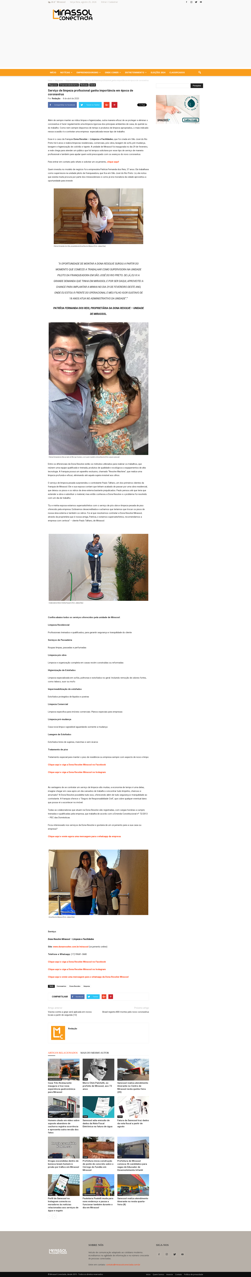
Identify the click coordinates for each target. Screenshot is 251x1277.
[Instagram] (191, 2)
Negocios (53, 85)
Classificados (177, 72)
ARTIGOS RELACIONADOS (63, 1052)
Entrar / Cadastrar (109, 2)
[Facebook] (186, 2)
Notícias (65, 72)
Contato (178, 1274)
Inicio (50, 80)
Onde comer (112, 72)
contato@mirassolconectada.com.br (123, 1264)
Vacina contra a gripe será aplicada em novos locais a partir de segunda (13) (70, 1013)
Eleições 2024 (158, 72)
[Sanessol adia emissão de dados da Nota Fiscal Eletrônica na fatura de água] (98, 1107)
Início (53, 72)
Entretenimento (134, 72)
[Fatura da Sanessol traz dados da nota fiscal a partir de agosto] (133, 1107)
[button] (199, 72)
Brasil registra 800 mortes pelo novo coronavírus (125, 1012)
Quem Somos (158, 1274)
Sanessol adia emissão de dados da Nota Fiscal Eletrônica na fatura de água (97, 1123)
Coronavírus (61, 986)
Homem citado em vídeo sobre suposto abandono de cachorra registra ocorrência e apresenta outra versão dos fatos (63, 1126)
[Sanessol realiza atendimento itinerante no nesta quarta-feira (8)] (133, 1185)
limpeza (87, 986)
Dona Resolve (74, 986)
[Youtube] (201, 2)
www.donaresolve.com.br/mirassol (70, 946)
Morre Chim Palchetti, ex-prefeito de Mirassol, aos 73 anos (97, 1086)
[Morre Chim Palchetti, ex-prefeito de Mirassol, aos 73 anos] (98, 1069)
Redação (56, 98)
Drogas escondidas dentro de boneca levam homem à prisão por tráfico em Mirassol (63, 1164)
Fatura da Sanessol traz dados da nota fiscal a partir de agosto (133, 1123)
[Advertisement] (125, 47)
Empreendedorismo (87, 72)
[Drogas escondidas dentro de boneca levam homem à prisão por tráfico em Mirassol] (64, 1147)
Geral (92, 85)
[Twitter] (196, 2)
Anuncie (169, 1274)
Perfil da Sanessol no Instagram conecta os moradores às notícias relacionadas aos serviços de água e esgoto (63, 1204)
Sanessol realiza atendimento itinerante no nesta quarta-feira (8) (132, 1201)
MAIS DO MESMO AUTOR (94, 1052)
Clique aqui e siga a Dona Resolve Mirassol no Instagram (77, 772)
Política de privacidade (193, 1274)
